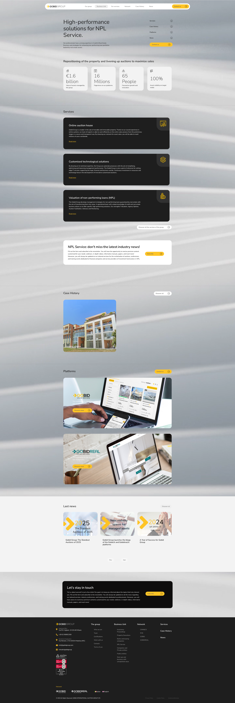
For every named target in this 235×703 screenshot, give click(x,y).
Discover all (160, 293)
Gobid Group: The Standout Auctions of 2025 (78, 541)
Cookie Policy (160, 698)
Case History (154, 27)
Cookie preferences (173, 698)
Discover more (79, 410)
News (151, 38)
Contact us (177, 6)
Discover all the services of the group (151, 227)
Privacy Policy (149, 698)
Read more (72, 141)
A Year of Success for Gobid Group (152, 541)
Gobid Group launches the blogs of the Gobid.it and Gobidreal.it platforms (117, 542)
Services (152, 21)
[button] (124, 560)
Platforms (153, 32)
